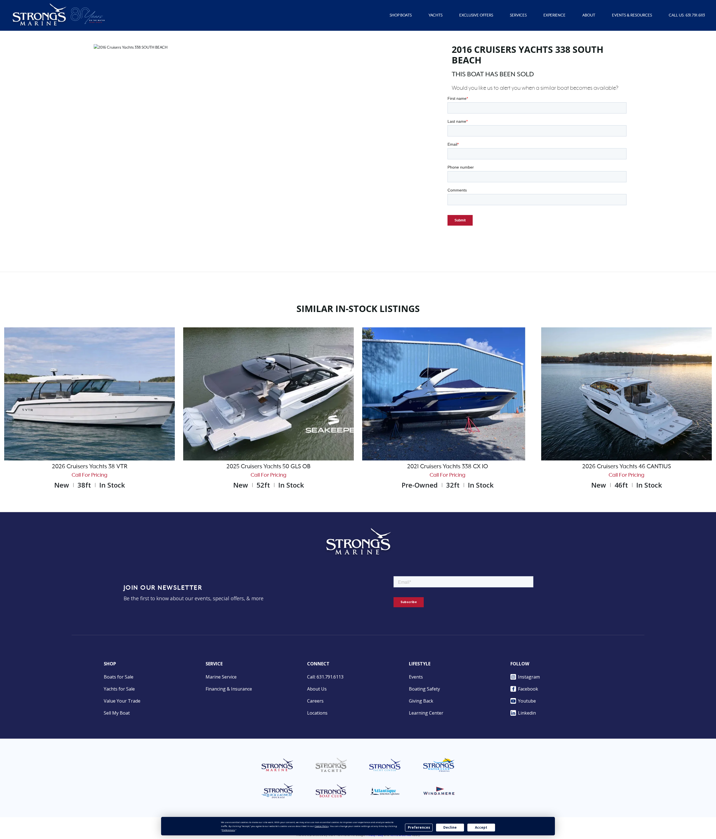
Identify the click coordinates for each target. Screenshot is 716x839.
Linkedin (527, 713)
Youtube (527, 701)
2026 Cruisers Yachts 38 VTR (89, 466)
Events (416, 677)
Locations (317, 713)
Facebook (528, 689)
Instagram (529, 677)
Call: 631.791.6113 (325, 677)
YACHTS (435, 15)
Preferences (419, 827)
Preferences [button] (228, 829)
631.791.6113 (695, 15)
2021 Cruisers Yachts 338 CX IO (447, 466)
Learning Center (426, 713)
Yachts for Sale (119, 689)
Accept (481, 827)
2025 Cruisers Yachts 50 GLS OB (268, 466)
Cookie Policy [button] (322, 826)
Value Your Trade (122, 701)
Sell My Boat (117, 713)
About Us (317, 689)
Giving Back (421, 701)
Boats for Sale (118, 677)
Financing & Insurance (229, 689)
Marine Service (221, 677)
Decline (450, 827)
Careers (315, 701)
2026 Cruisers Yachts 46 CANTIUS (626, 466)
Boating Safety (424, 689)
